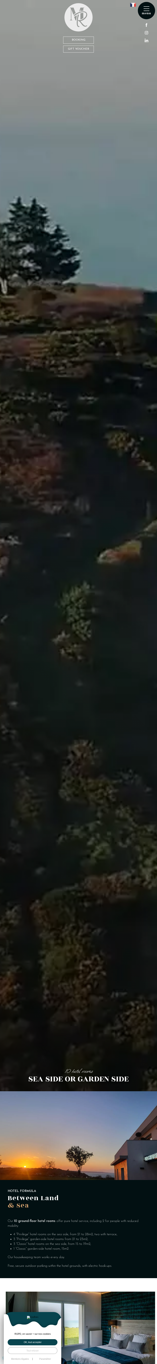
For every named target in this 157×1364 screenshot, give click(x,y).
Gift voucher (78, 49)
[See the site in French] (133, 4)
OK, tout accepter (33, 1342)
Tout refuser (32, 1350)
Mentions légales (20, 1359)
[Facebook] (146, 25)
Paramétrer (45, 1359)
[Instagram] (146, 33)
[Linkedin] (146, 40)
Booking (78, 39)
